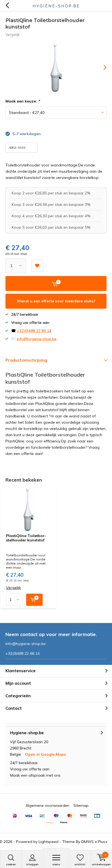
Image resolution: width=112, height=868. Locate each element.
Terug (7, 5)
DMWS (87, 841)
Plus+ (103, 841)
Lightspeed (48, 841)
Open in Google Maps (45, 754)
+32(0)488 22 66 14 (34, 330)
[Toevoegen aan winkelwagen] (34, 600)
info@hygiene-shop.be (37, 338)
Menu (56, 864)
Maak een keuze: (22, 101)
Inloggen (32, 864)
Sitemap (81, 805)
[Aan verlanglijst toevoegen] (37, 266)
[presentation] (101, 67)
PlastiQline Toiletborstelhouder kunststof (26, 537)
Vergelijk (12, 34)
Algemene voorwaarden (47, 805)
